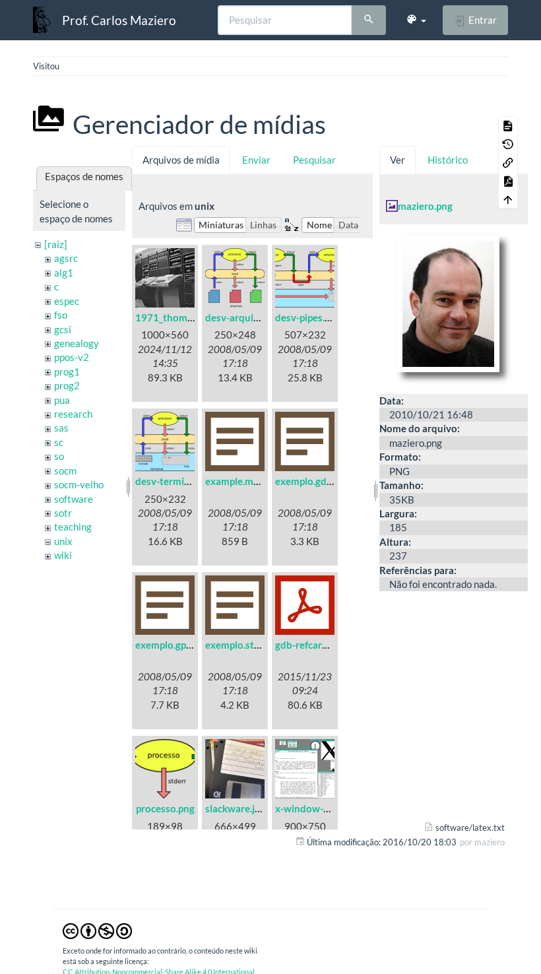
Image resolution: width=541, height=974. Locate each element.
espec (66, 301)
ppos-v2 (71, 357)
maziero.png (425, 206)
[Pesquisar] (369, 20)
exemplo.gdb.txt (311, 481)
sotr (63, 513)
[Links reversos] (508, 162)
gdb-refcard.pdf (309, 645)
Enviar (256, 160)
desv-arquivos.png (246, 317)
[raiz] (55, 244)
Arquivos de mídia (181, 160)
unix (63, 541)
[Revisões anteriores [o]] (508, 143)
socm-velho (79, 484)
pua (62, 400)
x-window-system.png (324, 808)
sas (61, 428)
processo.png (165, 808)
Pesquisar (314, 160)
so (59, 456)
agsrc (66, 258)
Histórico (448, 160)
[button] (416, 20)
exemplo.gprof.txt (174, 645)
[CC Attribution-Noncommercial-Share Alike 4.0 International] (97, 930)
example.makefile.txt (251, 481)
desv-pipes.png (308, 317)
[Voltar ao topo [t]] (508, 199)
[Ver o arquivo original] (454, 307)
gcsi (62, 329)
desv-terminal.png (175, 481)
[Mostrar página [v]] (508, 125)
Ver (397, 160)
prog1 (67, 371)
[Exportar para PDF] (508, 180)
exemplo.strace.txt (246, 645)
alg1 (63, 272)
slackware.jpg (235, 808)
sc (58, 442)
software (73, 499)
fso (60, 315)
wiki (63, 555)
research (73, 414)
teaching (73, 527)
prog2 (67, 385)
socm (65, 470)
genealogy (76, 343)
